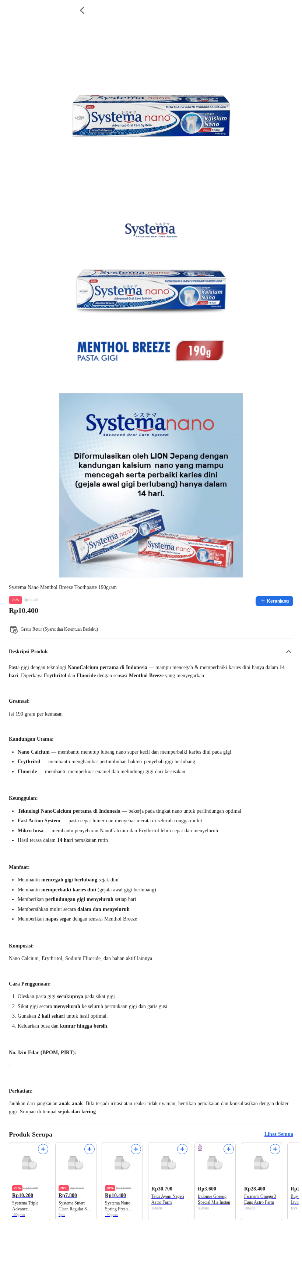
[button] (151, 652)
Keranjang (278, 601)
